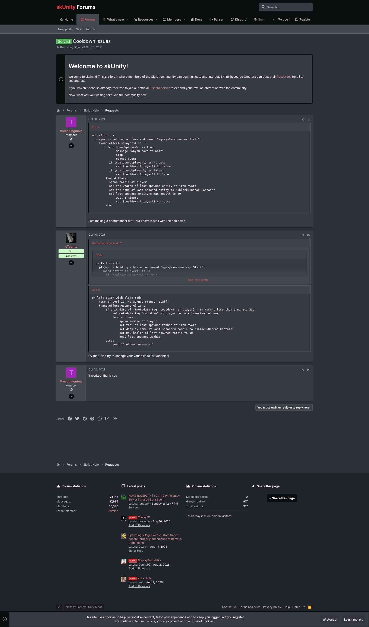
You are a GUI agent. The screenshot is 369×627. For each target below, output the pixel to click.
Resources (284, 76)
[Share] (303, 119)
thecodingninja (70, 47)
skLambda (140, 578)
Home (296, 607)
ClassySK (139, 517)
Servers (134, 507)
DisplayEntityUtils (145, 560)
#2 (308, 235)
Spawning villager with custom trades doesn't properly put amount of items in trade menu (155, 538)
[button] (127, 19)
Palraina (113, 511)
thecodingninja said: (105, 243)
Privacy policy (272, 607)
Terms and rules (250, 607)
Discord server (159, 88)
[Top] (304, 607)
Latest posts (136, 486)
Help (287, 607)
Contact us (229, 607)
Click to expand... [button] (199, 279)
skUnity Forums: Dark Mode (84, 607)
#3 (308, 369)
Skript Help (136, 550)
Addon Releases (139, 525)
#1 (309, 119)
